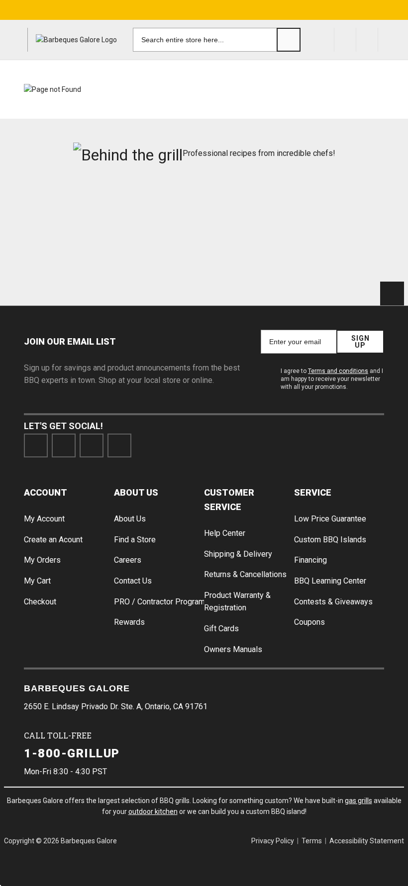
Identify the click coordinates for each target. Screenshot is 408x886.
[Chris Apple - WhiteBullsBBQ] (159, 250)
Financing (310, 560)
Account (45, 492)
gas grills (358, 801)
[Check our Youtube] (91, 445)
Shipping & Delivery (238, 554)
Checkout (40, 601)
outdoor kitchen (153, 811)
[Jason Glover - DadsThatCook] (69, 250)
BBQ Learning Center (330, 581)
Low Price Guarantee (330, 518)
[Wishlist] (367, 40)
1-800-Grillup (72, 753)
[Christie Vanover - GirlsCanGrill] (69, 206)
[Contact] (345, 40)
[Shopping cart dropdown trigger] (393, 40)
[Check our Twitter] (64, 445)
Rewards (129, 622)
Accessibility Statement (366, 841)
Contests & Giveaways (333, 601)
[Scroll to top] (392, 293)
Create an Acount (53, 539)
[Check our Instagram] (119, 445)
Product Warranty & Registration (237, 602)
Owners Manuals (233, 649)
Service (312, 492)
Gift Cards (221, 628)
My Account (44, 518)
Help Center (224, 533)
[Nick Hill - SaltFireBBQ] (159, 206)
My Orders (42, 560)
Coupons (309, 622)
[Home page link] (76, 39)
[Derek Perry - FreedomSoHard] (339, 206)
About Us (136, 492)
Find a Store (135, 539)
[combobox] (217, 40)
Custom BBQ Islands (330, 539)
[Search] (289, 40)
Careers (127, 560)
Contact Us (133, 581)
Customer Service (229, 499)
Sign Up (360, 341)
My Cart (37, 581)
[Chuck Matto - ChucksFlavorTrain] (249, 206)
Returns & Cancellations (245, 574)
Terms (312, 841)
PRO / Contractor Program (159, 601)
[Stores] (323, 40)
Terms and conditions (338, 371)
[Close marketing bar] (396, 10)
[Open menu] (16, 40)
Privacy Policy (272, 841)
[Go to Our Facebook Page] (36, 445)
